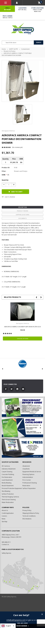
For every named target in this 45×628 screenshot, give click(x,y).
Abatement (26, 466)
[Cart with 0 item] (39, 2)
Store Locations (37, 9)
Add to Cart (16, 192)
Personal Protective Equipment (12, 488)
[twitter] (11, 389)
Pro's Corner (7, 17)
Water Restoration (8, 502)
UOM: (5, 175)
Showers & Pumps (9, 51)
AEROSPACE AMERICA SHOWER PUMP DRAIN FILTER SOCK (22, 327)
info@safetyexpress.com (16, 620)
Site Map (4, 522)
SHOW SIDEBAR (22, 626)
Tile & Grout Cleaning (9, 500)
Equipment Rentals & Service (31, 472)
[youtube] (23, 389)
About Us (5, 510)
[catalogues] (22, 427)
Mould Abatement (8, 486)
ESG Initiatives (26, 519)
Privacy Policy (26, 510)
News (3, 519)
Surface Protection (8, 494)
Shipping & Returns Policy (30, 513)
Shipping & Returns (22, 214)
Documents (22, 218)
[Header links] (5, 2)
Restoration (26, 486)
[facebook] (6, 389)
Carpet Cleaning (7, 472)
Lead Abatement (7, 480)
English (8, 626)
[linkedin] (17, 389)
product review (22, 211)
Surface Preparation (29, 488)
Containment (25, 49)
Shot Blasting (6, 491)
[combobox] (8, 625)
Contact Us (5, 544)
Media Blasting (6, 483)
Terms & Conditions (29, 516)
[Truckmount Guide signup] (22, 407)
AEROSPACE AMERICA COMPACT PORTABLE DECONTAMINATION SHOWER (17, 54)
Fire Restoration (7, 477)
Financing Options (28, 474)
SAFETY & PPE (13, 49)
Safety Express (6, 553)
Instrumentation (27, 477)
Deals (7, 8)
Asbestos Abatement (8, 469)
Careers (4, 516)
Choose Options (22, 338)
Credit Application (8, 513)
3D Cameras (6, 466)
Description (22, 207)
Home (4, 49)
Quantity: (5, 180)
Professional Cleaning (29, 483)
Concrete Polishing (8, 474)
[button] (42, 614)
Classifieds (22, 8)
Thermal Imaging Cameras (10, 497)
